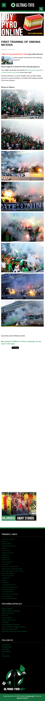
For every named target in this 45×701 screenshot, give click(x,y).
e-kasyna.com (6, 578)
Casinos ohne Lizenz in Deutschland (12, 568)
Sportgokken (5, 582)
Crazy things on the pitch (11, 624)
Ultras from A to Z (8, 613)
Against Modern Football (11, 611)
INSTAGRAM (6, 647)
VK (3, 654)
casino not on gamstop (8, 539)
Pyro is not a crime (8, 620)
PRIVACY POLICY (22, 698)
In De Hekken (5, 564)
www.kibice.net (6, 559)
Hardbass (5, 622)
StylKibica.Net (5, 557)
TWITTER (5, 649)
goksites (4, 580)
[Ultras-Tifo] (22, 4)
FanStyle (4, 548)
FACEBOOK (6, 645)
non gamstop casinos (8, 589)
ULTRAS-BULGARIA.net (8, 546)
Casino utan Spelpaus (8, 573)
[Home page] (14, 677)
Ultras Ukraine (6, 550)
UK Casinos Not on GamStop (10, 566)
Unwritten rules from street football (14, 631)
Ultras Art (4, 541)
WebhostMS (30, 696)
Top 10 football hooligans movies (14, 627)
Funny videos (7, 617)
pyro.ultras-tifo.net (35, 54)
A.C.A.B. (5, 615)
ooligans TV (5, 555)
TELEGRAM (6, 652)
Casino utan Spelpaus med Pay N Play (12, 571)
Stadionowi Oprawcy (7, 552)
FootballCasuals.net (7, 562)
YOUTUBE (5, 656)
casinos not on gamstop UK (9, 587)
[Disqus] (22, 377)
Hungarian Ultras (6, 543)
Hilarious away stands (10, 629)
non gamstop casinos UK (9, 584)
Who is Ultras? (7, 608)
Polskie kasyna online (8, 575)
